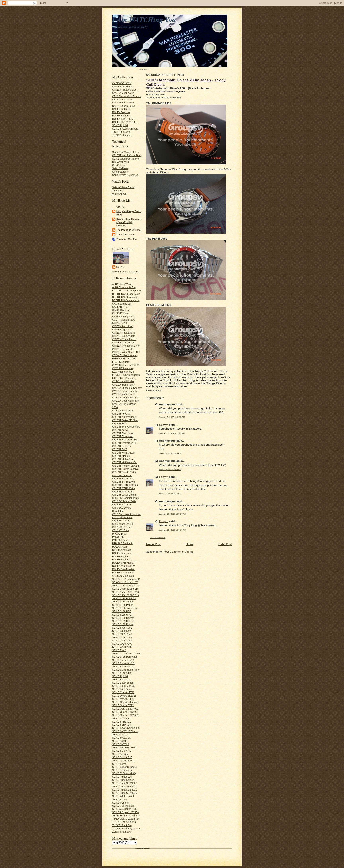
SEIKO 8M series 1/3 (123, 660)
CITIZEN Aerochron (122, 326)
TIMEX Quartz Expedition (125, 818)
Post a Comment (157, 537)
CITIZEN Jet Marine (122, 86)
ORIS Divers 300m (122, 99)
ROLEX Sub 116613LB (124, 122)
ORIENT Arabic (120, 430)
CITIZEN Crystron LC (123, 342)
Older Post (225, 544)
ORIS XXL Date (120, 530)
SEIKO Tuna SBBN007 (124, 783)
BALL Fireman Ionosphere (126, 290)
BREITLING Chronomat (125, 297)
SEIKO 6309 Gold (121, 631)
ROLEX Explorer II (122, 559)
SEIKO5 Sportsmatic (123, 806)
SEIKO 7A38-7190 (122, 643)
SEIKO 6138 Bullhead (124, 598)
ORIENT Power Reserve (125, 469)
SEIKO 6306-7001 (122, 627)
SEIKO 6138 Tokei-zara (125, 608)
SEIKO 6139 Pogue (122, 624)
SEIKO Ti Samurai (122, 770)
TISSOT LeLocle (121, 132)
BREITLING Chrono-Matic (126, 294)
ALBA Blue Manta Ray (124, 287)
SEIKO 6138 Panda (122, 605)
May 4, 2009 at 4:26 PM (170, 494)
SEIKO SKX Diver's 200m (126, 728)
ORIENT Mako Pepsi (123, 459)
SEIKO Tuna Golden (123, 780)
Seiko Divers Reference (125, 175)
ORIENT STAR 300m (123, 488)
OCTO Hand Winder (123, 381)
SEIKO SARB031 (121, 721)
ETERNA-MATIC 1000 (124, 358)
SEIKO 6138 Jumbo (123, 601)
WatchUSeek (119, 193)
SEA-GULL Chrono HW (125, 582)
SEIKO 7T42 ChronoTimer (126, 653)
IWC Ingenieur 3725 (123, 371)
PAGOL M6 (118, 537)
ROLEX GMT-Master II (124, 562)
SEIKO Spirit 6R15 (122, 757)
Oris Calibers (119, 165)
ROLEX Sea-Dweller (123, 569)
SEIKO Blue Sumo (122, 689)
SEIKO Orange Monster (125, 702)
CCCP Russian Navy (123, 319)
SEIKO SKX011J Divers (125, 731)
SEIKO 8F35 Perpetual (124, 656)
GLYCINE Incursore (122, 368)
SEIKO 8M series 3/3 (123, 666)
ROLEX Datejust (121, 109)
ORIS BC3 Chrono (122, 504)
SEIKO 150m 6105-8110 (125, 588)
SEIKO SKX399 (120, 744)
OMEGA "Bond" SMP (123, 384)
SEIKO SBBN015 (121, 724)
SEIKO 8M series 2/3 (123, 663)
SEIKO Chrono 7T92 (123, 692)
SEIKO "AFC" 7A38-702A (125, 585)
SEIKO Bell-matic (121, 679)
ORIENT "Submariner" (124, 417)
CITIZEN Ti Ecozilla (122, 349)
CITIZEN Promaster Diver (126, 345)
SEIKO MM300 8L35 (123, 699)
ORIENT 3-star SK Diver (125, 420)
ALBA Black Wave (122, 284)
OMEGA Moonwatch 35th (125, 397)
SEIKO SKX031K (121, 737)
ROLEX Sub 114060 (123, 119)
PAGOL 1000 (119, 533)
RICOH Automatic (121, 550)
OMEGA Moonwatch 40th (125, 400)
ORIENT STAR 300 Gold (125, 485)
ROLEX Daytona (121, 112)
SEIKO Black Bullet (122, 683)
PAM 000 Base (120, 540)
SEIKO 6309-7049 (122, 637)
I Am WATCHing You (144, 19)
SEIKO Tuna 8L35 (122, 776)
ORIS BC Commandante (125, 498)
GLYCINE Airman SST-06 (125, 365)
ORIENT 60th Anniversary (126, 426)
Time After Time (125, 234)
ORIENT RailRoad (122, 475)
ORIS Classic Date (122, 517)
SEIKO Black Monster (123, 686)
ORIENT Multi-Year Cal (124, 462)
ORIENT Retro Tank (123, 478)
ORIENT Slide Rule (122, 491)
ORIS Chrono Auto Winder (126, 514)
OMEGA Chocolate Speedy (127, 388)
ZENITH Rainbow (121, 831)
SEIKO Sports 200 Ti (123, 760)
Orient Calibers (120, 171)
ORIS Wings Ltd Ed (122, 524)
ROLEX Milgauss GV (123, 566)
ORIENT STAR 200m (123, 481)
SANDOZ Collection (123, 575)
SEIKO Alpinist (120, 125)
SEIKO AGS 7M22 (122, 673)
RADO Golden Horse (123, 106)
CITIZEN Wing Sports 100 (126, 352)
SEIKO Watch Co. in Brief (125, 158)
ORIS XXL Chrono (122, 527)
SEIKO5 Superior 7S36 (124, 809)
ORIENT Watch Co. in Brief (126, 155)
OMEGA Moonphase (123, 394)
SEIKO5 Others (120, 802)
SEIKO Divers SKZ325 (124, 695)
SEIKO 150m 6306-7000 (125, 592)
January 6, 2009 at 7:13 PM (172, 433)
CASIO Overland (121, 310)
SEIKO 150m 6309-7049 (125, 595)
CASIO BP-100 (120, 307)
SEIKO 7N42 (119, 650)
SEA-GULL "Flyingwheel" (126, 579)
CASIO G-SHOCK (121, 83)
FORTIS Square (120, 362)
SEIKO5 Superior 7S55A (125, 812)
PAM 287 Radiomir (122, 543)
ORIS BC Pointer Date (124, 501)
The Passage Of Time (128, 230)
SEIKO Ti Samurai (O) (124, 773)
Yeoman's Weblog (126, 239)
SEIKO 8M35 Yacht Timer (126, 669)
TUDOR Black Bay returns (126, 828)
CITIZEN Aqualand (122, 329)
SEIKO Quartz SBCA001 (125, 708)
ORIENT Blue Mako (122, 436)
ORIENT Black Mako (123, 433)
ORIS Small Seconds (123, 102)
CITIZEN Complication (124, 339)
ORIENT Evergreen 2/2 (124, 443)
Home (189, 544)
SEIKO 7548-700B (122, 640)
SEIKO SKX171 (120, 741)
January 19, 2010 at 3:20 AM (172, 514)
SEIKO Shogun (120, 754)
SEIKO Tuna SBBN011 (124, 786)
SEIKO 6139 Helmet (123, 618)
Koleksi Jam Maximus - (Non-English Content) (129, 222)
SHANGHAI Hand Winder (126, 815)
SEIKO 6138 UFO (121, 611)
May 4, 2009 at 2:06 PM (170, 453)
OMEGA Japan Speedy (124, 391)
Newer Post (153, 544)
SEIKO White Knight (123, 796)
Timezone (117, 190)
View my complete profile (125, 271)
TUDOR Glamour (121, 135)
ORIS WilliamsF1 (121, 520)
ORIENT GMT (119, 449)
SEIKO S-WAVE (120, 718)
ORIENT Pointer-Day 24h (126, 465)
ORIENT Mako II (121, 456)
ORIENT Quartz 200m (124, 472)
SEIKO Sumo (119, 764)
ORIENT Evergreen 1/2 (124, 439)
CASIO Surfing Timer (123, 316)
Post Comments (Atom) (178, 551)
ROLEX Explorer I (121, 115)
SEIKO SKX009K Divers (125, 128)
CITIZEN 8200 (120, 323)
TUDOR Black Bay (122, 825)
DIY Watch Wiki (120, 162)
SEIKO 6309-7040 (122, 634)
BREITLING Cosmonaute (125, 300)
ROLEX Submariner (123, 572)
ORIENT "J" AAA (121, 413)
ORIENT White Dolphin (124, 494)
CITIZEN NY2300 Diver (124, 89)
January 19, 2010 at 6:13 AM (172, 530)
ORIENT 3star (119, 423)
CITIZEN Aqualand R (123, 332)
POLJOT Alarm (120, 546)
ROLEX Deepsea (121, 553)
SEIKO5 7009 (119, 799)
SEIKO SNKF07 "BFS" (124, 747)
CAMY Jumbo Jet (121, 303)
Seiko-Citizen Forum (123, 187)
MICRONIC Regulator (124, 378)
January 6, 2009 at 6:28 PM (172, 417)
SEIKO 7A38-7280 (122, 647)
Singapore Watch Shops (125, 152)
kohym (120, 267)
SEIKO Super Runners (124, 767)
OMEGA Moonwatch (123, 93)
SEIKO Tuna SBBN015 (124, 793)
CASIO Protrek (120, 313)
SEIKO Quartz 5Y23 (123, 705)
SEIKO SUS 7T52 (121, 750)
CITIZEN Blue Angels (123, 336)
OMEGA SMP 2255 (122, 410)
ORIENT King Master (123, 452)
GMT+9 (120, 206)
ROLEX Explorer (121, 556)
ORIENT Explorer (121, 446)
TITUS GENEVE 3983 (124, 822)
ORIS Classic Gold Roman (126, 96)
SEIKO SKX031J (121, 734)
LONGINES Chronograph (126, 375)
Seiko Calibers (120, 168)
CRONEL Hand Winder (124, 355)
